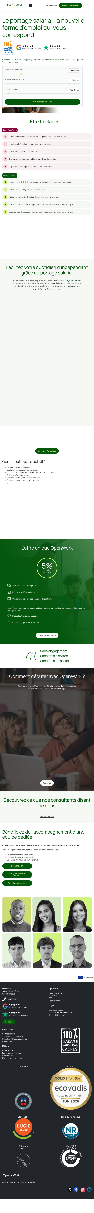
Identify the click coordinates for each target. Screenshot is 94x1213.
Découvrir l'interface (47, 451)
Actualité (53, 995)
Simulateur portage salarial (13, 1036)
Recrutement (54, 1000)
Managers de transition (12, 1058)
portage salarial (70, 280)
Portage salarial (8, 1033)
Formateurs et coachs (11, 1053)
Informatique (7, 1050)
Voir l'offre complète (47, 635)
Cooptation (7, 1041)
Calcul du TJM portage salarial (14, 1039)
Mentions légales (56, 1010)
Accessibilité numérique (59, 1015)
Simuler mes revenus (42, 101)
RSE (50, 998)
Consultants (7, 1055)
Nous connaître (55, 993)
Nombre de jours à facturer (15, 79)
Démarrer (47, 783)
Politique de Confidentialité (60, 1012)
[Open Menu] (30, 5)
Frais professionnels (12, 89)
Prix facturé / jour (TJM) (13, 69)
